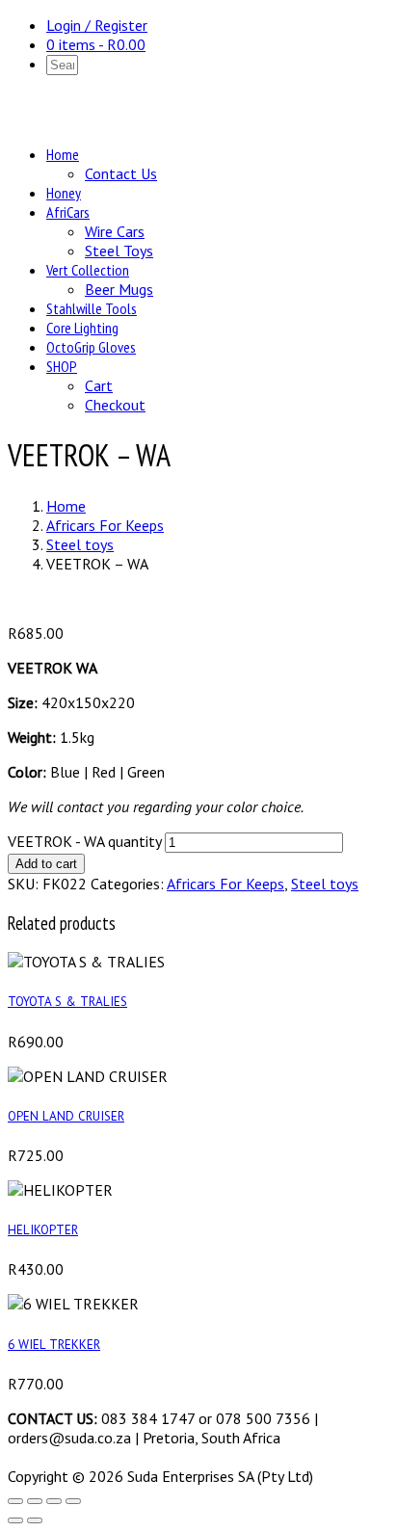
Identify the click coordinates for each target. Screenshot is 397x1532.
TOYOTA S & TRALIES (67, 1001)
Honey (63, 192)
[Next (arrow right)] (34, 1520)
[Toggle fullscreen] (34, 1501)
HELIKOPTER (43, 1229)
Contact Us (121, 173)
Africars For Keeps (105, 525)
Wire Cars (115, 231)
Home (62, 154)
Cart (99, 385)
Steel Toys (119, 250)
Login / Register (96, 25)
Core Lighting (82, 327)
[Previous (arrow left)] (15, 1520)
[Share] (54, 1501)
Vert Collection (87, 269)
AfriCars (68, 212)
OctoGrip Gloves (91, 347)
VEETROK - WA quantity (84, 841)
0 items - (96, 44)
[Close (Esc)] (73, 1501)
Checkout (115, 404)
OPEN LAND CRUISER (66, 1115)
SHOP (61, 366)
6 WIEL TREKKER (54, 1344)
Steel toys (80, 544)
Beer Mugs (119, 289)
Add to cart (46, 864)
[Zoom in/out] (15, 1501)
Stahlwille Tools (91, 308)
